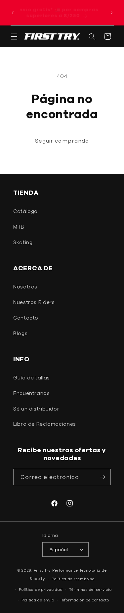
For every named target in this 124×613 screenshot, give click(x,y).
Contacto (25, 318)
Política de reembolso (73, 579)
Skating (22, 242)
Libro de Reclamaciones (44, 424)
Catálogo (25, 211)
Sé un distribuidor (36, 409)
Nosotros (25, 286)
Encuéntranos (31, 393)
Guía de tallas (31, 377)
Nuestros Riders (34, 302)
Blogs (20, 333)
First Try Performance (56, 570)
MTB (18, 227)
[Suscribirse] (102, 477)
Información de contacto (85, 600)
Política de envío (37, 600)
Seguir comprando (62, 141)
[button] (13, 36)
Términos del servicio (90, 589)
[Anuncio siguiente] (111, 12)
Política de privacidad (40, 589)
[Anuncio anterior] (12, 12)
